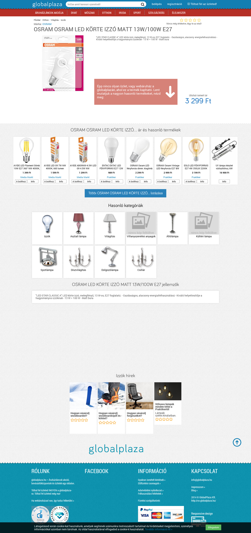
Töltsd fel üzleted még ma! (47, 493)
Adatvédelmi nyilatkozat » (151, 490)
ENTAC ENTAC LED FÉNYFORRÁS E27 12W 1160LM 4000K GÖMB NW (111, 167)
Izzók (63, 20)
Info (33, 181)
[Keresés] (142, 4)
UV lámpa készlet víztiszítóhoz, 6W (224, 167)
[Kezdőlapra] (47, 7)
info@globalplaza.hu (201, 480)
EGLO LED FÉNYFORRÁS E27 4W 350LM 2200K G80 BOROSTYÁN (196, 167)
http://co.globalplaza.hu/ (203, 500)
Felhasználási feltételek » (150, 493)
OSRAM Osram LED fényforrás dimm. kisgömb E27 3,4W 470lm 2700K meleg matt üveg (140, 167)
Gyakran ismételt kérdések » (151, 480)
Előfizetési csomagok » (149, 483)
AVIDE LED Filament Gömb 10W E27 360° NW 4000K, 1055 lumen (27, 167)
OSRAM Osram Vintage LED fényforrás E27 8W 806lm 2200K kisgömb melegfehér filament (167, 167)
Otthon (45, 20)
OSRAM (46, 24)
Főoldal (37, 20)
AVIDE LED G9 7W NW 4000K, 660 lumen (55, 167)
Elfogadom (213, 527)
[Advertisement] (125, 342)
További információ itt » (158, 529)
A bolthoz (21, 181)
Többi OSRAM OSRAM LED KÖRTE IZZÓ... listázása (125, 193)
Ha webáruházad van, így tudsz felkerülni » (52, 500)
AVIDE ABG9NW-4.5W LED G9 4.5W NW (83, 167)
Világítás (55, 20)
